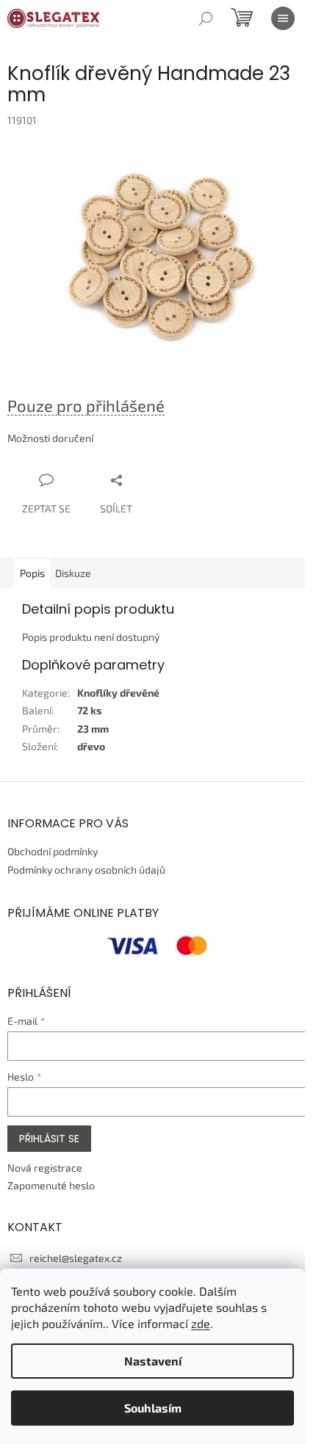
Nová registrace (44, 1167)
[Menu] (283, 18)
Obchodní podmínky (52, 851)
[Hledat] (205, 18)
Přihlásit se (49, 1138)
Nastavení (153, 1361)
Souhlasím (153, 1408)
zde (200, 1323)
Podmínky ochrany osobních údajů (86, 869)
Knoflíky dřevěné (118, 692)
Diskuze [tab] (73, 573)
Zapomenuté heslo (51, 1185)
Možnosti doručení (50, 438)
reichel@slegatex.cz (75, 1258)
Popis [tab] (32, 573)
